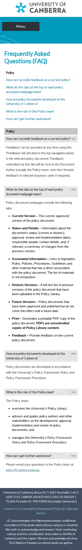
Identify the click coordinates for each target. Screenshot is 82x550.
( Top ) (73, 138)
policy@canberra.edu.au (22, 470)
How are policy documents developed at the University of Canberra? (35, 102)
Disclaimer (44, 508)
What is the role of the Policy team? (30, 111)
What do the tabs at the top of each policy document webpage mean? (34, 89)
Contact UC (12, 508)
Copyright (28, 508)
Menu (20, 26)
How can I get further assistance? (28, 119)
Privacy (58, 508)
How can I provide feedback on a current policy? (38, 80)
